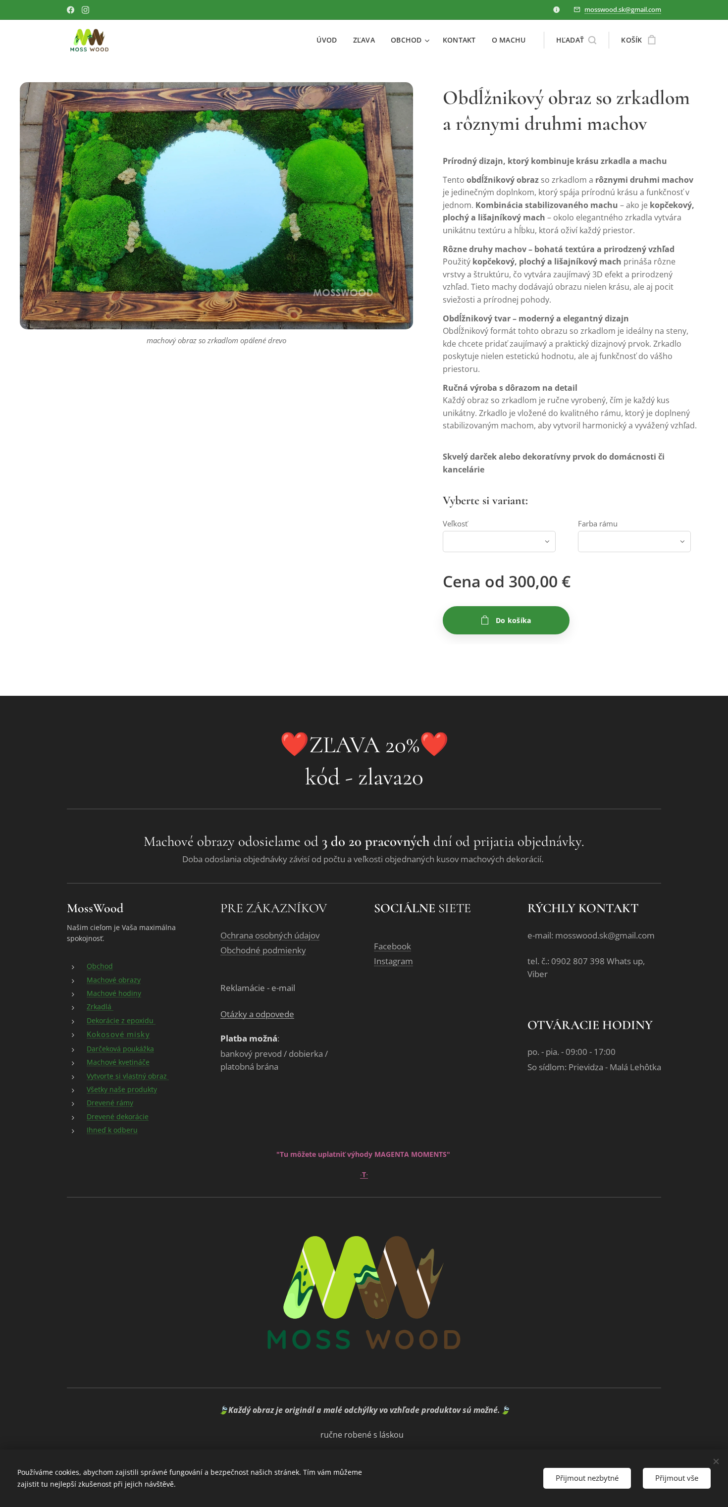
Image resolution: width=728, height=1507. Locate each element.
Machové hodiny (114, 993)
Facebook (392, 946)
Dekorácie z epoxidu (121, 1020)
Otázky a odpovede (257, 1014)
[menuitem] (329, 40)
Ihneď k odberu (112, 1130)
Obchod (100, 966)
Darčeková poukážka (120, 1048)
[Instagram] (85, 9)
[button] (576, 40)
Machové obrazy (114, 980)
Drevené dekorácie (118, 1116)
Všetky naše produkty (122, 1089)
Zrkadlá (100, 1006)
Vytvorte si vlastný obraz (128, 1076)
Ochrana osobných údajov (269, 935)
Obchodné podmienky (263, 950)
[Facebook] (70, 9)
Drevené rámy (110, 1102)
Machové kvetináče (118, 1062)
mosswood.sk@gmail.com (622, 9)
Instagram (393, 961)
